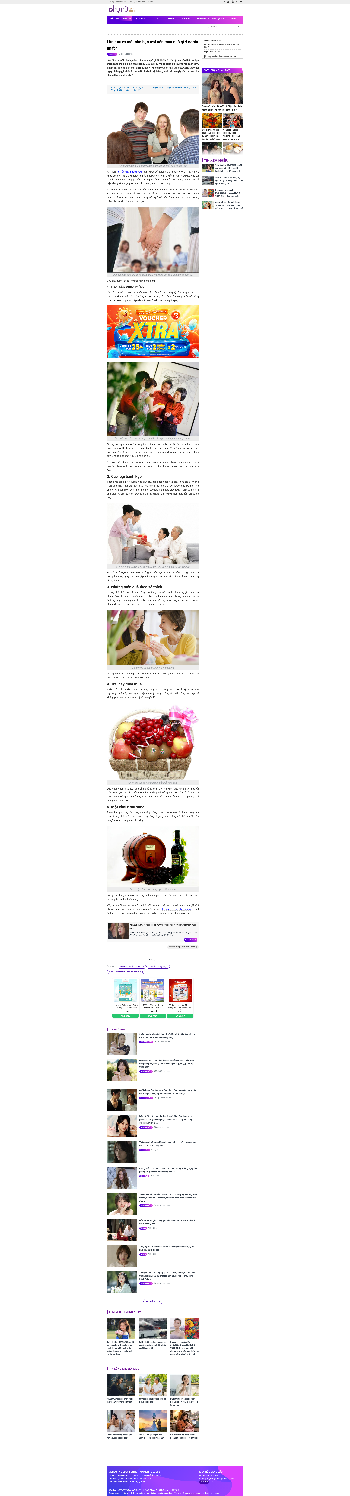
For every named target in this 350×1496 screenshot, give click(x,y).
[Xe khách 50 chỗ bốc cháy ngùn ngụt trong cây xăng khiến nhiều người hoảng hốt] (153, 1328)
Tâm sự (143, 1228)
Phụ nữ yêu (112, 54)
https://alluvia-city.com (212, 52)
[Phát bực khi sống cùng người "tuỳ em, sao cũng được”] (121, 1421)
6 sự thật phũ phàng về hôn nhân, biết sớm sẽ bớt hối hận (151, 1436)
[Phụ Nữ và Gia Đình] (122, 10)
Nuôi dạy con (218, 19)
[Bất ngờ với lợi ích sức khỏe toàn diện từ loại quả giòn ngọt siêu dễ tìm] (233, 149)
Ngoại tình (144, 1176)
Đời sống (139, 19)
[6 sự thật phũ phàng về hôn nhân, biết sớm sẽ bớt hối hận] (153, 1421)
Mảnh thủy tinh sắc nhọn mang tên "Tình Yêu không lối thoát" (120, 1400)
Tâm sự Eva (144, 1150)
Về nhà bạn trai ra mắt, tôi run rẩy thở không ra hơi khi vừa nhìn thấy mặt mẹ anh (162, 926)
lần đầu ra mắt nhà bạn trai (177, 909)
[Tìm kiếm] (239, 26)
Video (233, 19)
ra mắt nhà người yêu (129, 171)
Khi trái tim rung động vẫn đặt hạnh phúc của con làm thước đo (184, 1436)
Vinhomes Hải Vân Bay (227, 45)
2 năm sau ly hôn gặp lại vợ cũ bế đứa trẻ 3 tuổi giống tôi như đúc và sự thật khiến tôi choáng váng (167, 1036)
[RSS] (237, 1)
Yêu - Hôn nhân (123, 19)
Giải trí (155, 19)
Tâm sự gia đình (146, 1042)
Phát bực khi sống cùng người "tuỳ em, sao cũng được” (119, 1436)
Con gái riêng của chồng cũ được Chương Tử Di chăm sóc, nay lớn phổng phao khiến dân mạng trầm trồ (232, 137)
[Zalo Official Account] (229, 1)
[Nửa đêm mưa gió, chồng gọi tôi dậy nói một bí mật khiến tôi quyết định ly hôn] (122, 1230)
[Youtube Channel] (233, 1)
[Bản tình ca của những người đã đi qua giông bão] (153, 1385)
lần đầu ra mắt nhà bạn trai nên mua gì (126, 972)
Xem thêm (191, 940)
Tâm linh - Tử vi (146, 1071)
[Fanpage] (225, 1)
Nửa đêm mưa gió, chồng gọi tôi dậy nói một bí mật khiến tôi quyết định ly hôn (167, 1222)
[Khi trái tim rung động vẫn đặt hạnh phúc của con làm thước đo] (184, 1421)
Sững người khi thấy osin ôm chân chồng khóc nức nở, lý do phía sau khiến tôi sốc (166, 1248)
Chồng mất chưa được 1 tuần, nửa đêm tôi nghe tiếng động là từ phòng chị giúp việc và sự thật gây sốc (168, 1170)
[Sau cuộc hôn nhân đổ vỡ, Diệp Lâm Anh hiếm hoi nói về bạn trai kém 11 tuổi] (222, 88)
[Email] (241, 1)
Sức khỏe (186, 19)
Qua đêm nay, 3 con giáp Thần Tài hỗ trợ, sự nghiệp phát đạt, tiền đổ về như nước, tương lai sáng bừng (211, 136)
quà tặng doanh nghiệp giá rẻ (222, 56)
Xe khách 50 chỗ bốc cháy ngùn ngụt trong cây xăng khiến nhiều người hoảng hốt (152, 1345)
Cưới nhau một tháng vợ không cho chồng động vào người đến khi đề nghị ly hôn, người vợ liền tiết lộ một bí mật (167, 1092)
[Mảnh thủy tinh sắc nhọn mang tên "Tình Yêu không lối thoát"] (121, 1385)
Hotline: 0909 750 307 (144, 2)
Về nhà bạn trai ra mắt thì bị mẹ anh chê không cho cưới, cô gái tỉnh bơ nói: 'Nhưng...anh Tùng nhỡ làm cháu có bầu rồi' (153, 89)
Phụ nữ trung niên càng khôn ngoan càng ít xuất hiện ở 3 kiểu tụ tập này (184, 1402)
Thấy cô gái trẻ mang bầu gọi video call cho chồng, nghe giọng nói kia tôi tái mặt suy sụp (168, 1144)
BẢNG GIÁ (204, 1482)
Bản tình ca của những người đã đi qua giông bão (152, 1400)
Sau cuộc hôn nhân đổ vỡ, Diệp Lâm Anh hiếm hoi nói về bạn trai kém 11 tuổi (222, 108)
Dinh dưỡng (202, 19)
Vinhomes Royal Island (212, 40)
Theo (182, 947)
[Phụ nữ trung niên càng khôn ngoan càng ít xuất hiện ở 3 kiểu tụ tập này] (184, 1385)
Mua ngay (125, 1015)
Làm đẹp (171, 19)
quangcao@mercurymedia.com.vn (219, 1478)
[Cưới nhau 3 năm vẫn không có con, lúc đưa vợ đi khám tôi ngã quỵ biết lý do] (212, 149)
